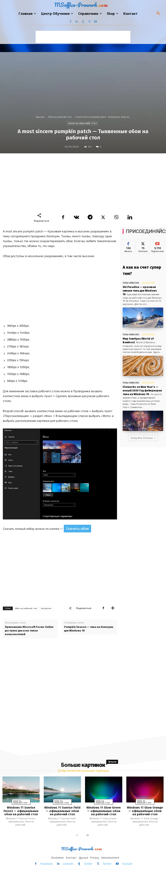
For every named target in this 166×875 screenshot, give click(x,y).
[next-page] (87, 835)
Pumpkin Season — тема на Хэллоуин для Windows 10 (88, 628)
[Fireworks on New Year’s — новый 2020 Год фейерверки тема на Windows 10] (143, 421)
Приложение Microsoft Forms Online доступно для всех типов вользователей (29, 630)
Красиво (40, 117)
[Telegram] (90, 217)
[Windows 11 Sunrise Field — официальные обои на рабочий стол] (62, 790)
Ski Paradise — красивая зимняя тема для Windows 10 (140, 290)
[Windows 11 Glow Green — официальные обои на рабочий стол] (103, 790)
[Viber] (116, 217)
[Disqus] (60, 695)
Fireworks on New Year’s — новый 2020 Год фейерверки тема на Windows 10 (142, 390)
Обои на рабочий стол (60, 117)
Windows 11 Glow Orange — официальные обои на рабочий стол (145, 811)
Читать (143, 242)
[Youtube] (96, 21)
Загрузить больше (141, 438)
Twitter (107, 863)
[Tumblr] (83, 21)
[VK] (76, 217)
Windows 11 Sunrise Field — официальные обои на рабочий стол (62, 811)
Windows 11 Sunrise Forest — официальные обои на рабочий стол (21, 811)
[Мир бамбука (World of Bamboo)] (143, 366)
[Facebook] (70, 21)
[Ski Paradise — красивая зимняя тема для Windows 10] (143, 318)
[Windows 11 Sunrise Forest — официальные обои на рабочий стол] (21, 790)
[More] (113, 608)
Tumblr (88, 863)
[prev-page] (77, 835)
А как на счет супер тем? (142, 270)
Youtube (127, 863)
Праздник (46, 608)
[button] (158, 13)
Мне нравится (128, 244)
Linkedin (68, 863)
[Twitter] (89, 21)
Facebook (46, 863)
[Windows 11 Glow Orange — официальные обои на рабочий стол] (145, 790)
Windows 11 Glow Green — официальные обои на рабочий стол (103, 811)
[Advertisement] (83, 37)
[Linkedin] (77, 21)
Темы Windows (131, 283)
